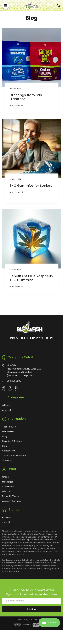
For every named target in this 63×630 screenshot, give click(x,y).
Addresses (8, 486)
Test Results (9, 426)
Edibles (6, 405)
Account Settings (11, 500)
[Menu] (5, 5)
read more (15, 105)
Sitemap (7, 460)
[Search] (58, 5)
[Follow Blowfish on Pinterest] (16, 388)
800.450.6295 (14, 380)
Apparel (6, 410)
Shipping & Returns (12, 441)
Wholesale (8, 431)
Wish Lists (7, 491)
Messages (7, 481)
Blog (4, 436)
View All (6, 522)
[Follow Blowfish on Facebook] (10, 388)
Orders (6, 476)
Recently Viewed (11, 496)
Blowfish (6, 517)
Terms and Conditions (14, 455)
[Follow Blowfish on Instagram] (4, 388)
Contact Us (8, 450)
